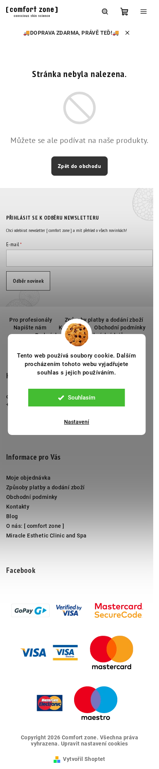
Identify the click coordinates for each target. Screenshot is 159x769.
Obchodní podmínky (119, 327)
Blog (12, 516)
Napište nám (30, 327)
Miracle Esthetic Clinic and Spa (46, 535)
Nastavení (76, 422)
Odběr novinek (28, 280)
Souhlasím (81, 397)
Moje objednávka (28, 478)
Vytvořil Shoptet (84, 759)
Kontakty (17, 507)
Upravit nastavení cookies (94, 743)
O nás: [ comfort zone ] (35, 526)
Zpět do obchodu (79, 166)
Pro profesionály (30, 320)
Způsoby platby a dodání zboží (104, 320)
